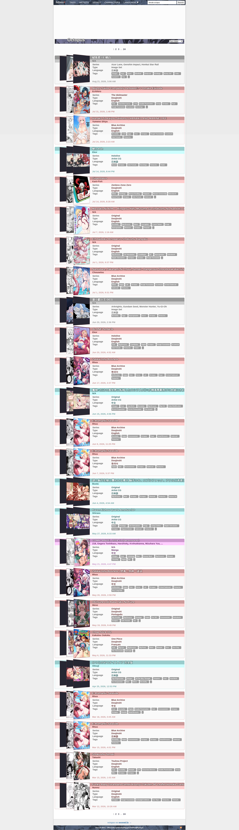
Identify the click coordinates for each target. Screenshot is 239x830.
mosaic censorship (160, 194)
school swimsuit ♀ (171, 285)
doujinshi (116, 188)
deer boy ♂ (177, 647)
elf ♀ (151, 254)
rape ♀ (161, 375)
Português (116, 614)
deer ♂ (168, 647)
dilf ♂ (130, 559)
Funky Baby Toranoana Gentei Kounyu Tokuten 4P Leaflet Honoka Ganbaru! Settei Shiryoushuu (153, 784)
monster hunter (147, 306)
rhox (95, 362)
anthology (131, 556)
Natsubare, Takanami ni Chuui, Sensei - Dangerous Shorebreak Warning (138, 269)
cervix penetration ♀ (135, 409)
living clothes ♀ (157, 526)
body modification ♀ (175, 406)
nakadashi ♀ (173, 194)
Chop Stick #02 (102, 632)
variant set (173, 496)
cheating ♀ (116, 559)
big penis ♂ (143, 647)
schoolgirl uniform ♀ (143, 800)
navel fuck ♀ (116, 197)
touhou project (119, 761)
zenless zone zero (121, 185)
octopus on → (119, 822)
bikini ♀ (114, 194)
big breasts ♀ (127, 224)
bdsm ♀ (115, 526)
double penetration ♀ (142, 709)
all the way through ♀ (144, 678)
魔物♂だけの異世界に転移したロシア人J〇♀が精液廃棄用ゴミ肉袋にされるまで (142, 390)
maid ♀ (126, 496)
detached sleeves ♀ (149, 770)
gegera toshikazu (106, 543)
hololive (115, 156)
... (155, 197)
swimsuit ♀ (149, 197)
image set (116, 309)
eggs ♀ (124, 316)
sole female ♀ (117, 137)
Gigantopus (99, 178)
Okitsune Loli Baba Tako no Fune (113, 601)
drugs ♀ (168, 224)
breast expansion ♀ (119, 409)
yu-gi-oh (162, 306)
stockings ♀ (144, 165)
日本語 (114, 162)
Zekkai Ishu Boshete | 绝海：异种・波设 (117, 571)
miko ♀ (114, 773)
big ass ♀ (122, 647)
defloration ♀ (116, 375)
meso (95, 605)
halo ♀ (131, 375)
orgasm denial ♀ (127, 529)
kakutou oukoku (101, 635)
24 (124, 814)
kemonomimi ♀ (133, 436)
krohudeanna (137, 543)
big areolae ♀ (117, 617)
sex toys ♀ (156, 800)
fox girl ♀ (154, 617)
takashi (96, 757)
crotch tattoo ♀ (157, 224)
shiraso (96, 513)
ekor (94, 152)
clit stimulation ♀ (130, 254)
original (115, 215)
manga (115, 550)
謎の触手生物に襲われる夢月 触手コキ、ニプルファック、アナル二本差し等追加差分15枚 (148, 480)
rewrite (124, 712)
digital (121, 285)
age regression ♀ (118, 678)
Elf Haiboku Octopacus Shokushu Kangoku (120, 239)
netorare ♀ (128, 228)
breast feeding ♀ (135, 194)
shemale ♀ (153, 496)
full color (128, 651)
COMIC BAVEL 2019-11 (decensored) (116, 540)
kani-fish (97, 181)
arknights (116, 306)
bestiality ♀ (116, 224)
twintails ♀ (176, 800)
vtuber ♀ (163, 165)
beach (114, 165)
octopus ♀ (122, 165)
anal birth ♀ (131, 406)
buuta (95, 484)
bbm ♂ (138, 556)
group (178, 770)
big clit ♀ (163, 406)
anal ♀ (114, 344)
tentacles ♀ (128, 137)
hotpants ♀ (147, 194)
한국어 (114, 372)
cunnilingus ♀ (143, 254)
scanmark (159, 285)
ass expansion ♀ (118, 682)
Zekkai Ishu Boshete (105, 359)
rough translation (153, 258)
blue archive (118, 276)
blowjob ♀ (171, 556)
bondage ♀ (123, 194)
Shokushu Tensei (103, 754)
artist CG (116, 158)
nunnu (95, 787)
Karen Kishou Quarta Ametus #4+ (113, 509)
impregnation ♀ (117, 228)
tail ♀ (135, 621)
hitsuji (95, 666)
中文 (113, 403)
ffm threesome (117, 651)
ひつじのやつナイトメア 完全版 (112, 662)
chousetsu (98, 272)
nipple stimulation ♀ (119, 258)
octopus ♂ (141, 258)
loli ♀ (128, 285)
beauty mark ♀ (148, 556)
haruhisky (123, 543)
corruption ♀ (145, 224)
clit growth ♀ (149, 409)
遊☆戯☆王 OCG (102, 299)
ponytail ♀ (147, 228)
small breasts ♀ (163, 436)
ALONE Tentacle (102, 329)
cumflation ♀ (135, 344)
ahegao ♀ (115, 406)
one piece (116, 639)
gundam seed (130, 306)
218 (94, 543)
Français (116, 644)
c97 (139, 770)
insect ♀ (145, 316)
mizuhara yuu (152, 543)
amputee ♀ (157, 678)
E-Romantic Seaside (105, 420)
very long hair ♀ (118, 590)
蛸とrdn (97, 148)
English (115, 191)
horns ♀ (139, 375)
